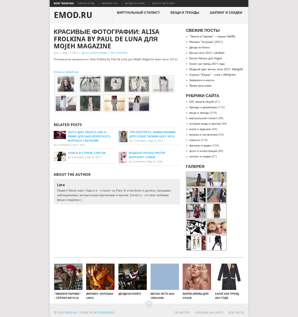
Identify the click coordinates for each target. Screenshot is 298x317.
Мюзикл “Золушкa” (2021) (206, 41)
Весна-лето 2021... (164, 3)
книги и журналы (200, 129)
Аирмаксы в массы (201, 80)
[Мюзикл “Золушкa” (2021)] (100, 277)
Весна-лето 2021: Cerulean (206, 52)
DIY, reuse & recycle (201, 101)
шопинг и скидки (226, 13)
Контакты (236, 312)
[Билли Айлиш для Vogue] (197, 277)
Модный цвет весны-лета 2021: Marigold (216, 69)
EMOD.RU (73, 15)
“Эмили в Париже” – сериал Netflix (212, 36)
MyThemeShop (103, 312)
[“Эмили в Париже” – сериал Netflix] (68, 277)
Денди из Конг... (136, 3)
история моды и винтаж (205, 123)
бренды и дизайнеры (203, 107)
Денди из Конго (199, 47)
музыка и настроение (203, 134)
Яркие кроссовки (200, 85)
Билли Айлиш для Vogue (205, 58)
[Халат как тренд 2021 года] (229, 277)
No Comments (119, 52)
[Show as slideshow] (66, 72)
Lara (56, 52)
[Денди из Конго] (132, 277)
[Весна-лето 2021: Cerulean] (165, 277)
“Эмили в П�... (86, 3)
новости (194, 140)
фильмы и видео (200, 145)
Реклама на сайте (209, 312)
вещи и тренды (184, 13)
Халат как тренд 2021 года (207, 63)
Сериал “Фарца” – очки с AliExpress (212, 74)
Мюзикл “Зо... (110, 3)
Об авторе (182, 312)
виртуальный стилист (138, 13)
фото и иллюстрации (94, 52)
